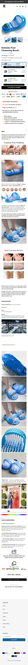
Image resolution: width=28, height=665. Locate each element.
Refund (4, 616)
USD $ (13, 648)
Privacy (4, 620)
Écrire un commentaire (14, 579)
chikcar (11, 660)
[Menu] (25, 6)
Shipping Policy (6, 623)
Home (4, 605)
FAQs (4, 627)
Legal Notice (5, 612)
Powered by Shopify (17, 660)
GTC (4, 609)
